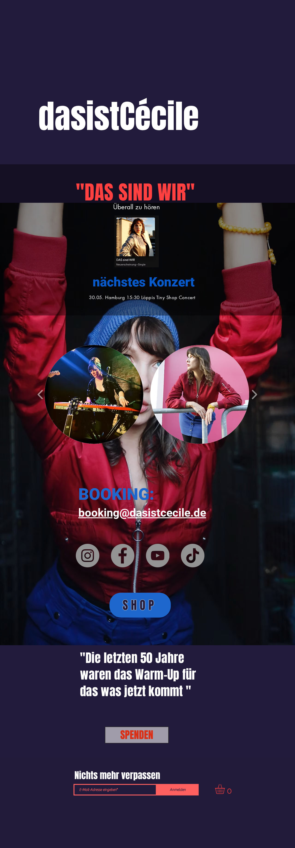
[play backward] (40, 394)
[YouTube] (157, 555)
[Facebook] (122, 555)
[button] (93, 394)
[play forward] (254, 394)
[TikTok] (192, 555)
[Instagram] (87, 555)
